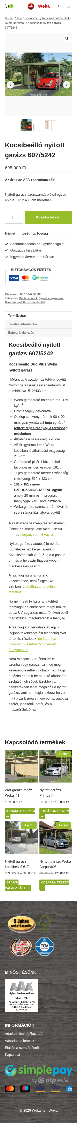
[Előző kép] (10, 85)
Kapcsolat (12, 1055)
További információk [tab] (22, 324)
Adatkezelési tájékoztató (24, 1034)
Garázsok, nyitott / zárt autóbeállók (25, 302)
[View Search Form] (59, 6)
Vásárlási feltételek (19, 1041)
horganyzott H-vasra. (37, 535)
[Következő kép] (66, 85)
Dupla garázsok (28, 298)
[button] (66, 38)
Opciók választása (15, 885)
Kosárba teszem (48, 217)
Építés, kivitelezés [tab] (21, 332)
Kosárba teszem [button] (20, 811)
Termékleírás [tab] (17, 315)
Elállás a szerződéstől (22, 1048)
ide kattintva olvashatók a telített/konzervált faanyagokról (32, 644)
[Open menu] (68, 6)
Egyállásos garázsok (51, 298)
